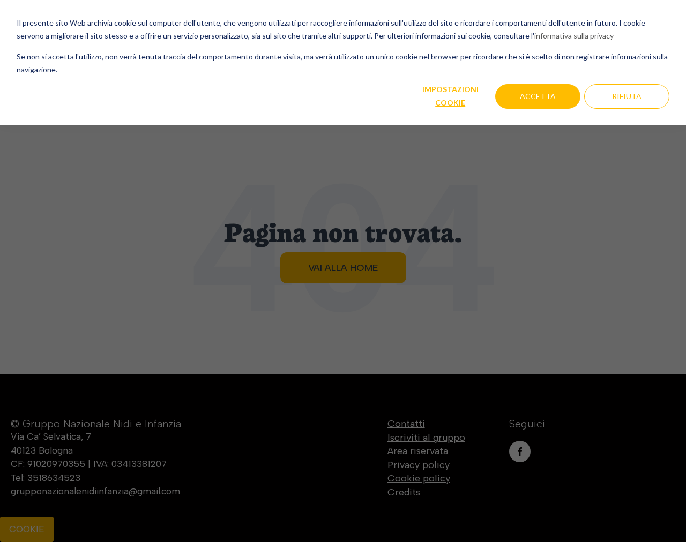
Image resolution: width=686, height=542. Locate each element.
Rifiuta (627, 96)
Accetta (538, 96)
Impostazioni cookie (450, 96)
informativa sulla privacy (574, 35)
